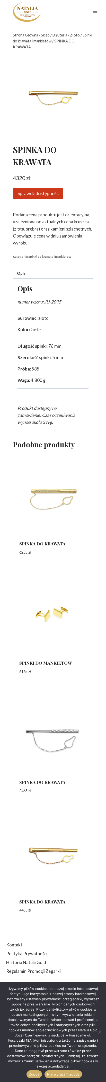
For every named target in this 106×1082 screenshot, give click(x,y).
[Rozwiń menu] (95, 12)
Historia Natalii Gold (26, 962)
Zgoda (34, 1074)
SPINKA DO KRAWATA (42, 543)
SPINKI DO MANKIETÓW (45, 663)
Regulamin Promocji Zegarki (33, 971)
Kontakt (14, 944)
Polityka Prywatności (26, 953)
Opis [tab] (21, 273)
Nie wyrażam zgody (63, 1074)
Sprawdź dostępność (38, 193)
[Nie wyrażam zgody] (99, 1032)
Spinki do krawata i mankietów (49, 256)
